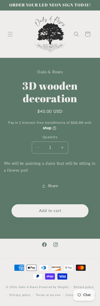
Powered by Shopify (54, 287)
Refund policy (84, 287)
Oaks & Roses (28, 287)
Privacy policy (20, 295)
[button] (10, 34)
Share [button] (53, 186)
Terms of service (48, 295)
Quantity (50, 137)
